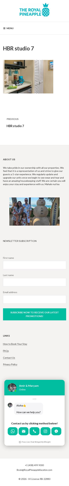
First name (8, 257)
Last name (8, 275)
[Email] (23, 431)
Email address (10, 292)
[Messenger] (56, 431)
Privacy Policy (10, 364)
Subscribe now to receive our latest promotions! (34, 314)
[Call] (34, 431)
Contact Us (9, 357)
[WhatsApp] (13, 431)
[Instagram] (45, 431)
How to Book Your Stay (15, 343)
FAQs (6, 350)
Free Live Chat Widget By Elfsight (36, 442)
